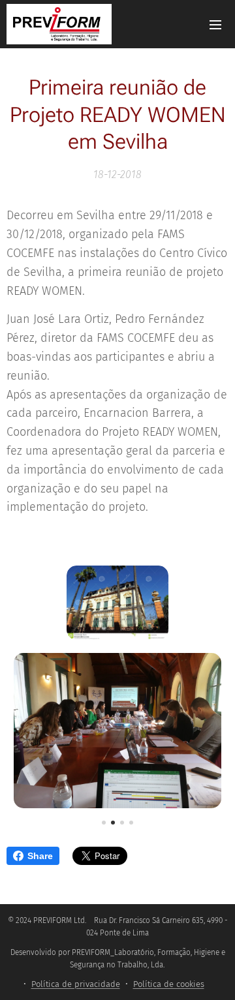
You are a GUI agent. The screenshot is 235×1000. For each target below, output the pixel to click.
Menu (215, 24)
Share (40, 856)
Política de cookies (168, 984)
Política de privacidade (75, 984)
